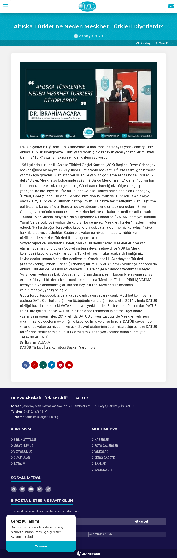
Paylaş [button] (144, 43)
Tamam (41, 546)
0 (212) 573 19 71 (36, 411)
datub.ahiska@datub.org (41, 417)
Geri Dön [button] (165, 43)
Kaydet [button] (143, 521)
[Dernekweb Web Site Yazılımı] (88, 553)
